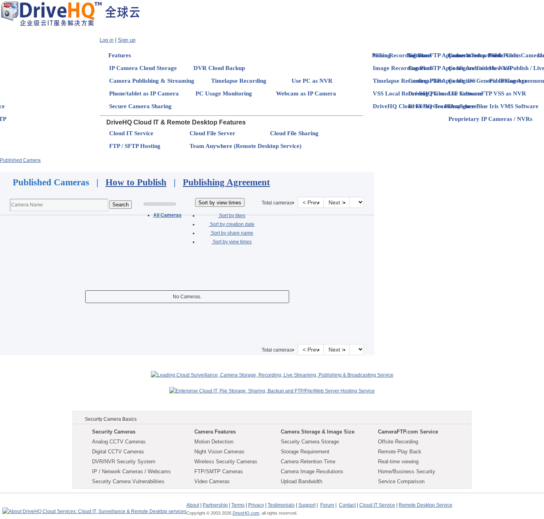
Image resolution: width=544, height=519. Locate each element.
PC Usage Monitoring (224, 93)
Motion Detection (213, 442)
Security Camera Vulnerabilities (128, 481)
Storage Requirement (305, 452)
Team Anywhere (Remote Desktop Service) (245, 146)
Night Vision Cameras (219, 452)
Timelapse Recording (238, 81)
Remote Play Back (399, 452)
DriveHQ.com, (246, 513)
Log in (106, 40)
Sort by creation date (231, 224)
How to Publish (136, 182)
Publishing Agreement (226, 182)
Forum (327, 505)
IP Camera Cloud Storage (143, 68)
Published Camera (20, 160)
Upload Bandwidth (301, 481)
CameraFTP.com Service (408, 432)
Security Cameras (113, 432)
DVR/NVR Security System (123, 462)
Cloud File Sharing (294, 133)
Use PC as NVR (312, 81)
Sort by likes (231, 215)
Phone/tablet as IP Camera (144, 93)
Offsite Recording (398, 442)
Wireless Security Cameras (225, 462)
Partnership (215, 505)
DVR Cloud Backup (219, 68)
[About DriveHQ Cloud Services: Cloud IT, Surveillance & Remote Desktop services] (94, 507)
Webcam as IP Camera (306, 93)
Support (306, 505)
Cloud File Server (212, 133)
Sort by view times (231, 242)
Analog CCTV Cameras (119, 442)
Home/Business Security (406, 471)
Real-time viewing (398, 462)
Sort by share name (231, 233)
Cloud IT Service (131, 133)
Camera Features (215, 432)
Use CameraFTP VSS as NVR (487, 93)
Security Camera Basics (111, 419)
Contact (347, 505)
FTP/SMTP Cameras (218, 471)
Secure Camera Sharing (140, 106)
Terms (238, 505)
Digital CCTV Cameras (118, 452)
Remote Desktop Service (425, 505)
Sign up (126, 40)
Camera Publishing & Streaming (151, 81)
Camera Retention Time (308, 462)
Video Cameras (212, 481)
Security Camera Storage (310, 442)
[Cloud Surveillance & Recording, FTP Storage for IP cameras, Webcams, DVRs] (70, 13)
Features (119, 55)
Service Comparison (401, 481)
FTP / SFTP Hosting (134, 146)
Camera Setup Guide (475, 55)
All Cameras (167, 215)
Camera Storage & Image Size (317, 432)
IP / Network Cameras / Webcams (131, 471)
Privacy (256, 505)
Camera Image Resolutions (312, 471)
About (192, 505)
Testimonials (281, 505)
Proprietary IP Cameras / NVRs (490, 119)
